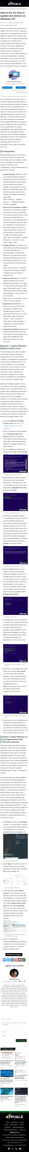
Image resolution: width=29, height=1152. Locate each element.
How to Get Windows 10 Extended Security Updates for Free (6, 1062)
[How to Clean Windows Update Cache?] (6, 1091)
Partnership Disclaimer (10, 1130)
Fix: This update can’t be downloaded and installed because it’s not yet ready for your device (21, 1099)
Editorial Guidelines (18, 1127)
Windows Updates (21, 8)
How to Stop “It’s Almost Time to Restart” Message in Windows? (6, 1080)
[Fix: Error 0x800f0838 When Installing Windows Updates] (21, 1072)
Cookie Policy (14, 1124)
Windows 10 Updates (14, 954)
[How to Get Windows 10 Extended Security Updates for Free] (6, 1055)
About (7, 1122)
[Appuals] (14, 3)
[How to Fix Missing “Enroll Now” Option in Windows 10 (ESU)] (21, 1055)
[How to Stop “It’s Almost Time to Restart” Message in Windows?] (6, 1073)
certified (7, 25)
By (1, 22)
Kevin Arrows (4, 22)
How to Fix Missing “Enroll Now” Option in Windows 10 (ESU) (21, 1062)
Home (3, 8)
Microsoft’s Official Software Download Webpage (13, 426)
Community (14, 1122)
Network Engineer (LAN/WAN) (10, 981)
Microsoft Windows (11, 8)
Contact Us (22, 1130)
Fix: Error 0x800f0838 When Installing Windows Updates (21, 1077)
